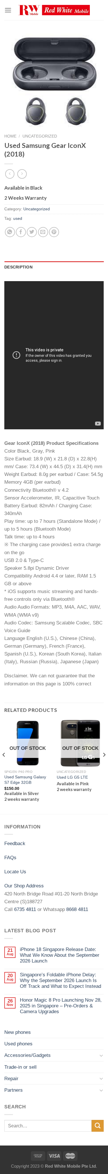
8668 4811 (77, 909)
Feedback (14, 843)
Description (18, 267)
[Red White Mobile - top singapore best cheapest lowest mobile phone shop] (54, 10)
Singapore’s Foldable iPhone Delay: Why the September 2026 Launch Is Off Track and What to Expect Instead (60, 980)
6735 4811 (25, 909)
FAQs (10, 857)
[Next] (104, 766)
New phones (17, 1032)
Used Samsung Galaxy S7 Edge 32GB (25, 780)
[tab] (54, 267)
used (17, 218)
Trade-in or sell (20, 1067)
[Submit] (98, 1126)
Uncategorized (39, 136)
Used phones (18, 1044)
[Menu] (8, 10)
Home (10, 136)
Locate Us (15, 871)
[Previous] (4, 766)
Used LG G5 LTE (72, 777)
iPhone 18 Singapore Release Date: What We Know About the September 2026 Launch (59, 955)
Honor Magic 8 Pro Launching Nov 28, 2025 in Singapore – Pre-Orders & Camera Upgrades (61, 1006)
